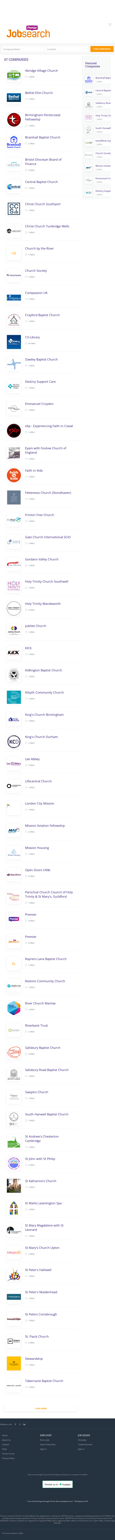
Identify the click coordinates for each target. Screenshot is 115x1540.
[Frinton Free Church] (14, 520)
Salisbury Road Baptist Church (47, 1070)
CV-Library (32, 337)
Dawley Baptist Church (41, 359)
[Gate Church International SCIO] (14, 542)
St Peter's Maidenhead (41, 1292)
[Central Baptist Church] (14, 187)
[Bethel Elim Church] (14, 98)
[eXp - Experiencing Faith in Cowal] (14, 431)
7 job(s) (31, 765)
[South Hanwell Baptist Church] (14, 1119)
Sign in (43, 1449)
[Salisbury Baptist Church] (14, 1052)
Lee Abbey (32, 759)
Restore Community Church (45, 981)
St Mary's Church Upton (42, 1247)
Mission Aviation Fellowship (45, 825)
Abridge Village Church (41, 70)
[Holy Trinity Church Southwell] (14, 586)
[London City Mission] (14, 808)
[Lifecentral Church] (14, 786)
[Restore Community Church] (14, 986)
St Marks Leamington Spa (43, 1203)
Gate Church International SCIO (48, 537)
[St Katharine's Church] (14, 1186)
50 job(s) (32, 343)
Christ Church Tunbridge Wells (47, 226)
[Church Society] (14, 275)
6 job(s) (31, 876)
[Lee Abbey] (14, 764)
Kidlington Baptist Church (43, 670)
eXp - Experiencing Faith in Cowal (49, 426)
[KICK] (14, 653)
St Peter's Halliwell (38, 1270)
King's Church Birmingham (44, 714)
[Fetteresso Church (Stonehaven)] (14, 497)
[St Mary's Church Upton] (14, 1252)
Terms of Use (8, 1453)
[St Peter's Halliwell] (14, 1275)
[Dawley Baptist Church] (14, 364)
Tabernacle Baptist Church (44, 1381)
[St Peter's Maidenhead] (14, 1297)
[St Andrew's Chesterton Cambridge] (14, 1141)
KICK (28, 648)
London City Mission (39, 803)
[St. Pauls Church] (14, 1341)
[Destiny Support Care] (14, 386)
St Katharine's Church (40, 1181)
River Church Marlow (40, 1003)
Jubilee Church (35, 626)
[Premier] (14, 919)
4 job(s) (31, 921)
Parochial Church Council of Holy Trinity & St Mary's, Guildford (49, 894)
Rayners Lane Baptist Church (46, 959)
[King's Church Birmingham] (14, 719)
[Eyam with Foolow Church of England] (14, 453)
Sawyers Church (36, 1092)
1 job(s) (31, 77)
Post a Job (44, 1440)
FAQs (4, 1449)
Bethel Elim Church (39, 93)
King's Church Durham (41, 737)
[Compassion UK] (14, 298)
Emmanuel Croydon (39, 404)
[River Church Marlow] (14, 1008)
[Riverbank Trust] (14, 1030)
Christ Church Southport (43, 204)
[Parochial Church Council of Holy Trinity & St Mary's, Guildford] (14, 897)
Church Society (36, 270)
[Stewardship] (14, 1363)
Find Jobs (82, 1440)
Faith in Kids (34, 470)
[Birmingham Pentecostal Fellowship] (14, 120)
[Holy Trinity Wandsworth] (14, 608)
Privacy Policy (8, 1458)
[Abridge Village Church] (14, 75)
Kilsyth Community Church (44, 692)
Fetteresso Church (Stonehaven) (48, 492)
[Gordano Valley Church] (14, 564)
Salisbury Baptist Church (42, 1047)
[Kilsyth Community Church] (14, 697)
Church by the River (39, 248)
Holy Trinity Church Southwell (46, 581)
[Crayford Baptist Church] (14, 320)
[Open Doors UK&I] (14, 875)
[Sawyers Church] (14, 1097)
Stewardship (34, 1358)
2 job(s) (31, 170)
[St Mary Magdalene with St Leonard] (14, 1230)
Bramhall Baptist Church (42, 137)
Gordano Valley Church (41, 559)
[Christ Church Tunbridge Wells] (14, 231)
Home (5, 1435)
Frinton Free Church (39, 515)
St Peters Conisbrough (41, 1314)
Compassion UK (36, 293)
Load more (41, 1408)
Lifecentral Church (38, 781)
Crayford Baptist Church (42, 315)
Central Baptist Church (41, 182)
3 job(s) (31, 943)
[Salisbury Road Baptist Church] (14, 1075)
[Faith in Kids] (14, 475)
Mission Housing (37, 848)
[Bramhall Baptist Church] (14, 142)
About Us (6, 1440)
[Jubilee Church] (14, 631)
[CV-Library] (14, 342)
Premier (30, 914)
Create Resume (85, 1444)
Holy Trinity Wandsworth (43, 603)
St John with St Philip (40, 1159)
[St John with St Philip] (14, 1164)
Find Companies (102, 49)
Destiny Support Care (40, 381)
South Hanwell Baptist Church (46, 1114)
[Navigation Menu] (110, 24)
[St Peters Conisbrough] (14, 1319)
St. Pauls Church (37, 1336)
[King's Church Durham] (14, 742)
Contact (5, 1444)
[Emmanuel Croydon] (14, 409)
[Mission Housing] (14, 853)
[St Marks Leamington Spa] (14, 1208)
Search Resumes (48, 1444)
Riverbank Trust (36, 1025)
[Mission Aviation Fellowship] (14, 830)
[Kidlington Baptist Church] (14, 675)
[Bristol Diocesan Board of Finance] (14, 164)
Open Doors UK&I (37, 870)
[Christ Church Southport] (14, 209)
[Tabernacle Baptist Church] (14, 1386)
